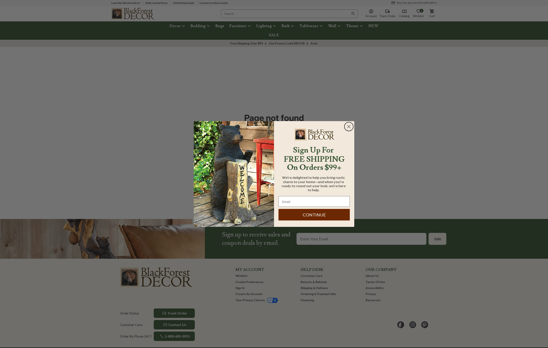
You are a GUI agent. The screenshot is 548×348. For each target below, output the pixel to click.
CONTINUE (314, 214)
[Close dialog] (349, 126)
